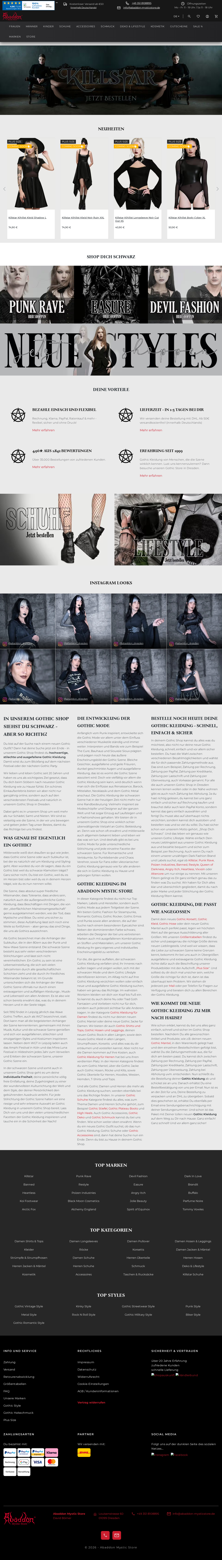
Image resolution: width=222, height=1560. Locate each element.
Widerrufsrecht (89, 1376)
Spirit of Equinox (138, 1209)
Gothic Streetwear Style (138, 1306)
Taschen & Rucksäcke (138, 1274)
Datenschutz (87, 1369)
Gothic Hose (167, 923)
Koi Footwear (29, 1201)
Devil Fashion (138, 1176)
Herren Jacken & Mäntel (29, 1266)
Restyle (194, 864)
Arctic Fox (29, 1209)
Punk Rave (206, 860)
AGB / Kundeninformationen (98, 1391)
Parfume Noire (193, 1201)
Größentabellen (191, 937)
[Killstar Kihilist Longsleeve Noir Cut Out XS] (138, 174)
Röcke (83, 1249)
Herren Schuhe (83, 1266)
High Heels (84, 1113)
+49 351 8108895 (141, 3)
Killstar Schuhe (193, 1274)
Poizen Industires (163, 864)
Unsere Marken (14, 1398)
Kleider (29, 1249)
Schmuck (138, 1266)
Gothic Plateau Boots (123, 1108)
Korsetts (138, 1249)
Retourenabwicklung (18, 1376)
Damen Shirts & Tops (29, 1241)
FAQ (6, 1391)
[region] (111, 188)
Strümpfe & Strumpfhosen (28, 1257)
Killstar (193, 860)
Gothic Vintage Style (29, 1306)
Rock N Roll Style (83, 1314)
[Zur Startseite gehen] (19, 16)
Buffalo (193, 1193)
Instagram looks (111, 583)
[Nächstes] (217, 188)
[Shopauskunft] (163, 1375)
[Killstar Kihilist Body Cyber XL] (191, 174)
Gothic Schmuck (103, 1117)
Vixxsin (200, 869)
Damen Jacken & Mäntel (193, 1249)
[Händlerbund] (187, 1375)
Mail (172, 985)
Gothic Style (12, 1405)
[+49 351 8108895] (105, 1535)
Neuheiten (111, 129)
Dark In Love (193, 1176)
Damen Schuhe (84, 1257)
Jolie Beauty (138, 1201)
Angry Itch (172, 869)
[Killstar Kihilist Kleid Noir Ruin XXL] (84, 174)
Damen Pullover (138, 1241)
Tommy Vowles (193, 1209)
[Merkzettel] (198, 16)
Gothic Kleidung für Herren (96, 1057)
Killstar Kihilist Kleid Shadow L (27, 217)
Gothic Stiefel (98, 1108)
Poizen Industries (84, 1193)
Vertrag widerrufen (91, 1402)
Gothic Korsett (187, 919)
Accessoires (84, 1274)
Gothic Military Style (138, 1314)
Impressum (86, 1362)
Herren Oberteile (138, 1257)
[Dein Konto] (207, 16)
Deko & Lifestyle (193, 1266)
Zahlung (9, 1362)
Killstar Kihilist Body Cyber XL (187, 217)
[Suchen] (189, 16)
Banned (181, 864)
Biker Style (193, 1314)
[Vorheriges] (4, 188)
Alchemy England (83, 1209)
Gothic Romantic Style (28, 1322)
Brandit (193, 1184)
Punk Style (193, 1306)
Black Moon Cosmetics (83, 1201)
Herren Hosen (193, 1257)
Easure (138, 1184)
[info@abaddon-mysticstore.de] (116, 1535)
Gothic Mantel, (161, 1043)
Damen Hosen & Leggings (193, 1241)
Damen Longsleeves (83, 1241)
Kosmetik (29, 1274)
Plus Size (203, 968)
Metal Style (29, 1314)
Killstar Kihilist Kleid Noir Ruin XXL (83, 217)
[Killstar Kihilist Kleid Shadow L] (31, 174)
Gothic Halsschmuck (18, 1412)
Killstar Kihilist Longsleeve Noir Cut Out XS (137, 219)
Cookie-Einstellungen (93, 1384)
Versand (9, 1369)
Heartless (187, 869)
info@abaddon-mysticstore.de (141, 7)
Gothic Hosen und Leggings (104, 1030)
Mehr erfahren (43, 430)
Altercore (157, 873)
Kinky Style (83, 1306)
